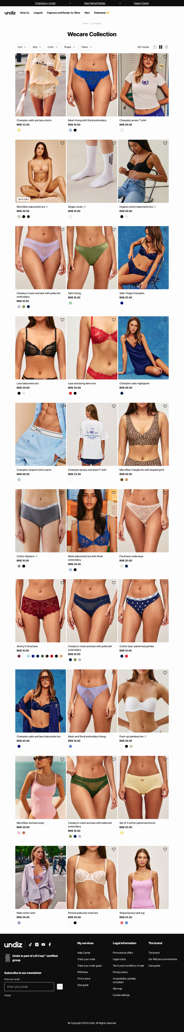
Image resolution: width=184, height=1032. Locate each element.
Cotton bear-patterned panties (136, 646)
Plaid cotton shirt (26, 912)
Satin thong (74, 293)
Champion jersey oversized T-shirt (87, 469)
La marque (96, 23)
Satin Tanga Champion (131, 293)
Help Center (83, 952)
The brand (154, 952)
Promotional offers (123, 952)
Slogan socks (75, 206)
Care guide (154, 965)
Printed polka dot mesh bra (83, 912)
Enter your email (12, 979)
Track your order (86, 959)
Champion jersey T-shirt (132, 120)
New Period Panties (94, 3)
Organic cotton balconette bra (136, 206)
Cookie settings (121, 994)
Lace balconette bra (28, 383)
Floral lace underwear (131, 556)
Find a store (83, 978)
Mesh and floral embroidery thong (87, 736)
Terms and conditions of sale (128, 965)
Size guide (82, 984)
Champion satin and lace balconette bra (39, 736)
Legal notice (119, 959)
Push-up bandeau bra (131, 736)
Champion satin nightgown (134, 383)
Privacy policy (120, 972)
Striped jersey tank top (132, 912)
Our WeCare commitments (162, 959)
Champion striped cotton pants (34, 469)
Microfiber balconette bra (31, 206)
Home (85, 23)
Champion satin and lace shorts (34, 120)
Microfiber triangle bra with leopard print (141, 469)
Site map (117, 988)
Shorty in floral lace (27, 646)
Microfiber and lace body (30, 822)
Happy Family (141, 3)
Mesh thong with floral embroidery (87, 120)
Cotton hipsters (26, 556)
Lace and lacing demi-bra (82, 383)
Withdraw (82, 972)
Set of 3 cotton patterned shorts (137, 822)
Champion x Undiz (45, 3)
